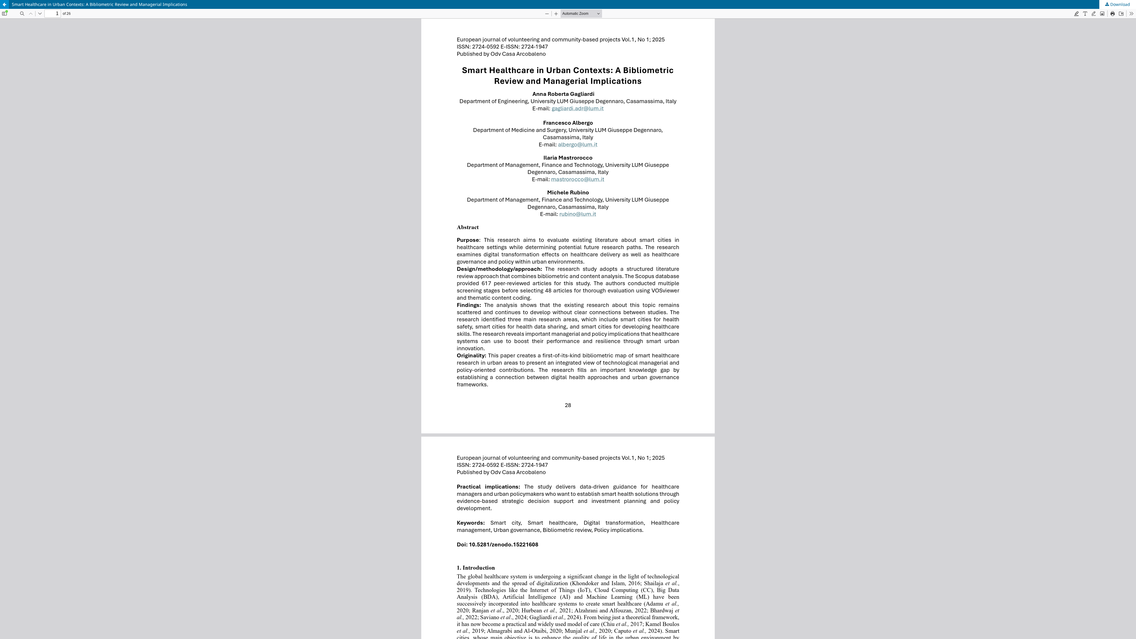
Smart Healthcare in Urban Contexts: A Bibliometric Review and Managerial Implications (99, 4)
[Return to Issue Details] (4, 4)
